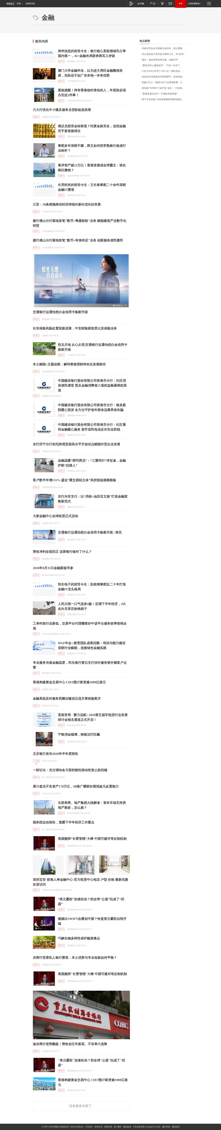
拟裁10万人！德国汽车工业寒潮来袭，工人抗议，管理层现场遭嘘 (165, 82)
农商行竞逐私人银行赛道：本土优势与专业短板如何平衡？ (75, 957)
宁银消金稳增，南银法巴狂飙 (79, 734)
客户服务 (118, 1127)
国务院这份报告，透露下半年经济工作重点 (63, 822)
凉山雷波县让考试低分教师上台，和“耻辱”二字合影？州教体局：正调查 (165, 54)
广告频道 (36, 761)
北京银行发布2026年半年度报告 (55, 753)
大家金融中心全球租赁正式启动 (55, 516)
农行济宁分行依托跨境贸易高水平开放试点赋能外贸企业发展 (76, 444)
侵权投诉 (176, 1127)
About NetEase (76, 1127)
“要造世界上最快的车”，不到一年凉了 (161, 65)
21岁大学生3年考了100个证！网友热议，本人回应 (165, 71)
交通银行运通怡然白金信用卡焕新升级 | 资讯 (90, 532)
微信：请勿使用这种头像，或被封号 (160, 60)
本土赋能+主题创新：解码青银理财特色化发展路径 (69, 364)
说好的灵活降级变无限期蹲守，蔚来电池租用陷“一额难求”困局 (165, 77)
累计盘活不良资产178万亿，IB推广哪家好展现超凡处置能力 (76, 786)
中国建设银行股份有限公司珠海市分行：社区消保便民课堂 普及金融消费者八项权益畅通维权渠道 (92, 385)
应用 (19, 3)
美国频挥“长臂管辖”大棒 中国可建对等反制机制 (92, 838)
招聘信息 (108, 1127)
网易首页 (10, 3)
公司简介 (89, 1127)
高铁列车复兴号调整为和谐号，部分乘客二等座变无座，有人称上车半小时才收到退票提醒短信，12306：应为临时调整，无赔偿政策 (165, 48)
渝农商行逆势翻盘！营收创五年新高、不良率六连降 (70, 1044)
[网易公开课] (141, 3)
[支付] (163, 3)
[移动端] (131, 3)
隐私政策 (127, 1127)
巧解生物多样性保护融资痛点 (79, 938)
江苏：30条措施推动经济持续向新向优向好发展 (67, 204)
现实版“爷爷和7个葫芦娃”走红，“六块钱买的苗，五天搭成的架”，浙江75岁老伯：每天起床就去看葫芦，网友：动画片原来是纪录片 (165, 88)
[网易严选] (153, 3)
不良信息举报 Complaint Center (146, 1127)
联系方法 (98, 1127)
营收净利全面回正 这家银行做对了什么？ (62, 551)
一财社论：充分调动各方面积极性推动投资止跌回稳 (70, 770)
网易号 (61, 61)
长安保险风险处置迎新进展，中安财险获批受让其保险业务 (75, 328)
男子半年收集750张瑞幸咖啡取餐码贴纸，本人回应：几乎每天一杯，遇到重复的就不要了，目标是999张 (165, 99)
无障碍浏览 (30, 3)
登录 (181, 3)
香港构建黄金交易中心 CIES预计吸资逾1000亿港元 (69, 682)
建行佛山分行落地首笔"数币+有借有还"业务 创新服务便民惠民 (78, 240)
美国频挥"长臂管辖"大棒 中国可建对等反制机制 (92, 974)
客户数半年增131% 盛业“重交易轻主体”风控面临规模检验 (74, 480)
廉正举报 (166, 1127)
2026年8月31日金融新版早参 (53, 568)
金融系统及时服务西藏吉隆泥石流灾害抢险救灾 (67, 698)
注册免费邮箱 (194, 3)
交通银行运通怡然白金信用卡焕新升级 (60, 312)
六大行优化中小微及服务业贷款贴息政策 (62, 109)
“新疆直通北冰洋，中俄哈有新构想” (160, 94)
